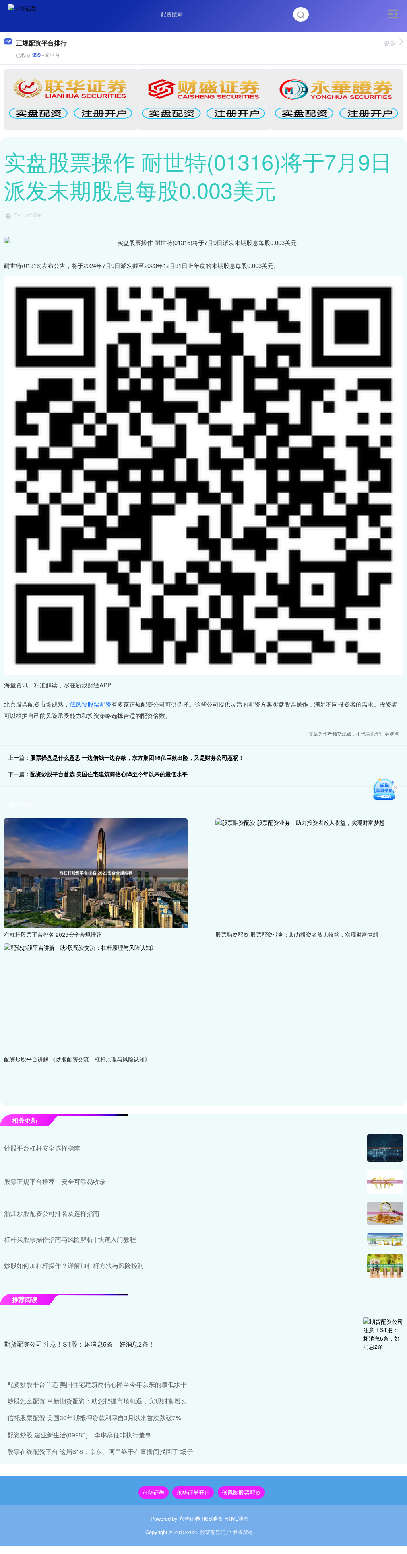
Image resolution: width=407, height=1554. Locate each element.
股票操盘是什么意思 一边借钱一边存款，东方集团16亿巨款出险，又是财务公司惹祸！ (137, 757)
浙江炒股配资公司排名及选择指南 (51, 1213)
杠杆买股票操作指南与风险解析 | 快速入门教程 (70, 1239)
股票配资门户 (215, 1532)
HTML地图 (236, 1518)
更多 (390, 42)
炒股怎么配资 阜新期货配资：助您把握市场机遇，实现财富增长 (97, 1400)
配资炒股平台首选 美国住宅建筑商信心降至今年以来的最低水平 (109, 774)
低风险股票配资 (90, 704)
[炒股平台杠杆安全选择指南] (385, 1148)
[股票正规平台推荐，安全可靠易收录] (385, 1182)
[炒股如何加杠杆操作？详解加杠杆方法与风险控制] (385, 1266)
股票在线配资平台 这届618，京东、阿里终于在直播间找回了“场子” (101, 1451)
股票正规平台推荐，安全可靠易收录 (55, 1181)
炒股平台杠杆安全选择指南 (42, 1148)
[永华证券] (22, 13)
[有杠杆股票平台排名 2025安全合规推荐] (96, 872)
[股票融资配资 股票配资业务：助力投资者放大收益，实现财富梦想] (307, 872)
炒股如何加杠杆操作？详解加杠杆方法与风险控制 (74, 1265)
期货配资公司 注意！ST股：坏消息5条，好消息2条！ (79, 1343)
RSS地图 (212, 1518)
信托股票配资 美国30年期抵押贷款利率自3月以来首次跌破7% (94, 1417)
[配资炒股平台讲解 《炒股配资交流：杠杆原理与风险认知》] (96, 997)
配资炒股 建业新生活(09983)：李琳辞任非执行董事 (79, 1434)
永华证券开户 (193, 1492)
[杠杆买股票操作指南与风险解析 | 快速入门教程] (385, 1239)
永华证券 (153, 1492)
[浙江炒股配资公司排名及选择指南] (385, 1213)
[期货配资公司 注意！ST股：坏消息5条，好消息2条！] (383, 1344)
